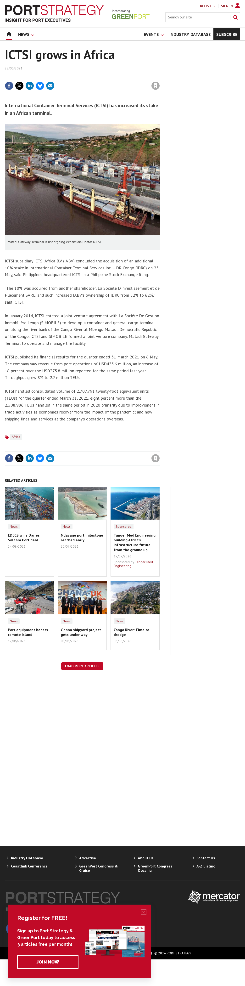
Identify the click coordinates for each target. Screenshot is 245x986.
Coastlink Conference (29, 866)
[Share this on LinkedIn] (29, 85)
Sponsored (124, 526)
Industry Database (27, 858)
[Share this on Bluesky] (40, 85)
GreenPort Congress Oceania (155, 868)
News (14, 526)
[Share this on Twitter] (19, 85)
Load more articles (82, 666)
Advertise (87, 858)
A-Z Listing (205, 866)
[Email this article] (50, 85)
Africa (16, 437)
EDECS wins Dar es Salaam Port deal (24, 537)
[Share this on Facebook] (9, 85)
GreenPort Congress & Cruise (98, 868)
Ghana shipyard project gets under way (81, 632)
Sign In (227, 6)
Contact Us (205, 858)
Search (235, 17)
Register (208, 6)
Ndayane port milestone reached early (82, 537)
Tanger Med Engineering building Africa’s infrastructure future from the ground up (135, 542)
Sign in (99, 76)
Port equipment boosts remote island (28, 632)
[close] (159, 76)
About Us (146, 858)
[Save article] (155, 85)
